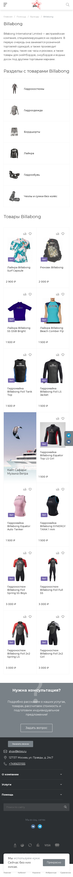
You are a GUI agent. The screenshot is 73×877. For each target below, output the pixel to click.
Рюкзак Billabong (51, 267)
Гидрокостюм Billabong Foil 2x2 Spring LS (18, 653)
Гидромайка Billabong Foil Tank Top (19, 391)
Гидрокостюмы (34, 89)
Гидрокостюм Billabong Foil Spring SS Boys (17, 590)
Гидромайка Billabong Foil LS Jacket (50, 391)
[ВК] (68, 441)
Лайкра (29, 153)
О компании (10, 774)
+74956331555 (17, 763)
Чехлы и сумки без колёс (40, 196)
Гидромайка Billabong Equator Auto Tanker (18, 526)
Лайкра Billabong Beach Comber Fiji (52, 329)
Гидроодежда (33, 110)
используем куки (27, 858)
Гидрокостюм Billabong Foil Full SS (51, 590)
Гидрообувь (32, 174)
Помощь (7, 794)
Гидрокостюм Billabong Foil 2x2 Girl (51, 653)
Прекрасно (54, 862)
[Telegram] (68, 435)
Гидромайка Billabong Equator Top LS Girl (51, 455)
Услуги (6, 784)
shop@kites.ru (17, 751)
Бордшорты (32, 131)
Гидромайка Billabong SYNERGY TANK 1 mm (53, 526)
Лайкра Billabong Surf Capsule (18, 269)
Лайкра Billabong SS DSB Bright (18, 329)
